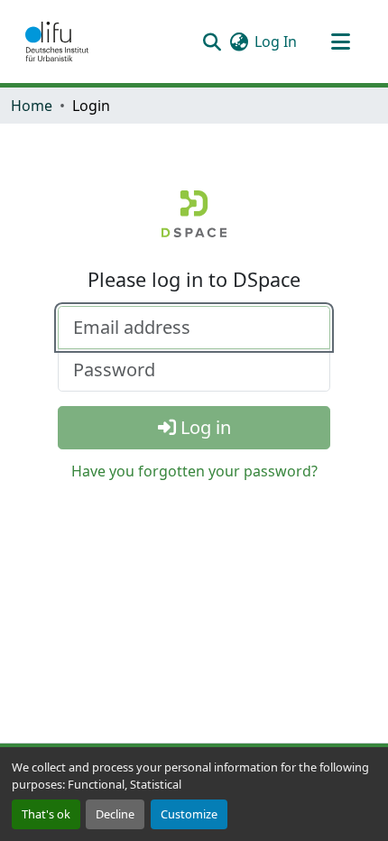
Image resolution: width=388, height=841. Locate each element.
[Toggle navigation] (340, 41)
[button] (57, 41)
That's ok (46, 814)
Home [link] (31, 106)
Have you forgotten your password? (194, 471)
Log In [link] (275, 41)
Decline (115, 814)
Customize (189, 814)
